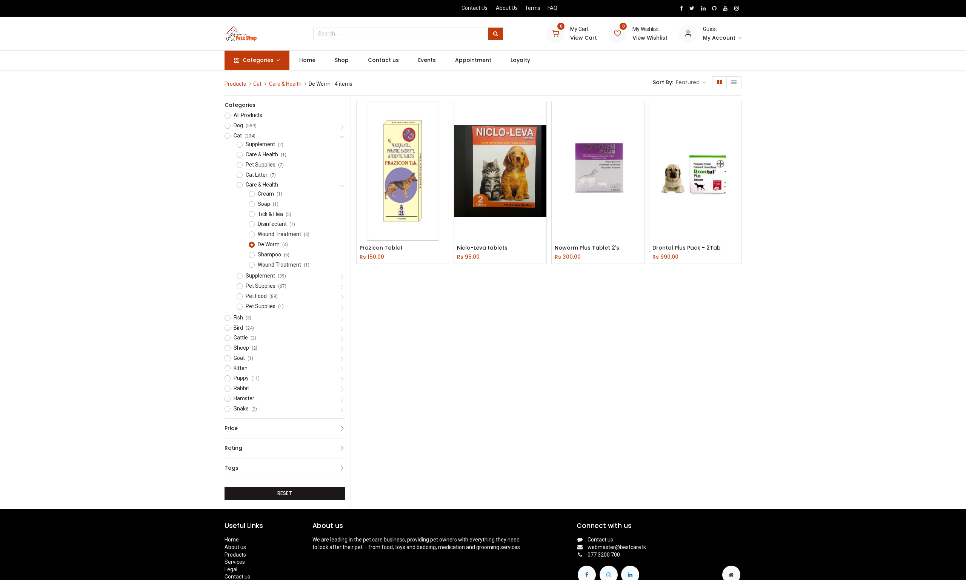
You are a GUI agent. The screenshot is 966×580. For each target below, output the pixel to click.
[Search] (495, 34)
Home (232, 540)
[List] (733, 82)
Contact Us (474, 8)
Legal (231, 569)
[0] (555, 33)
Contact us (237, 577)
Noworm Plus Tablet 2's (587, 247)
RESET (284, 493)
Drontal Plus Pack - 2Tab (686, 247)
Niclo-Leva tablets (482, 247)
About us (235, 547)
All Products (248, 115)
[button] (691, 83)
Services (235, 562)
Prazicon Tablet (381, 247)
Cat (257, 84)
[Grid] (719, 82)
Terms (532, 8)
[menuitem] (307, 60)
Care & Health (285, 84)
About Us (507, 8)
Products (235, 84)
